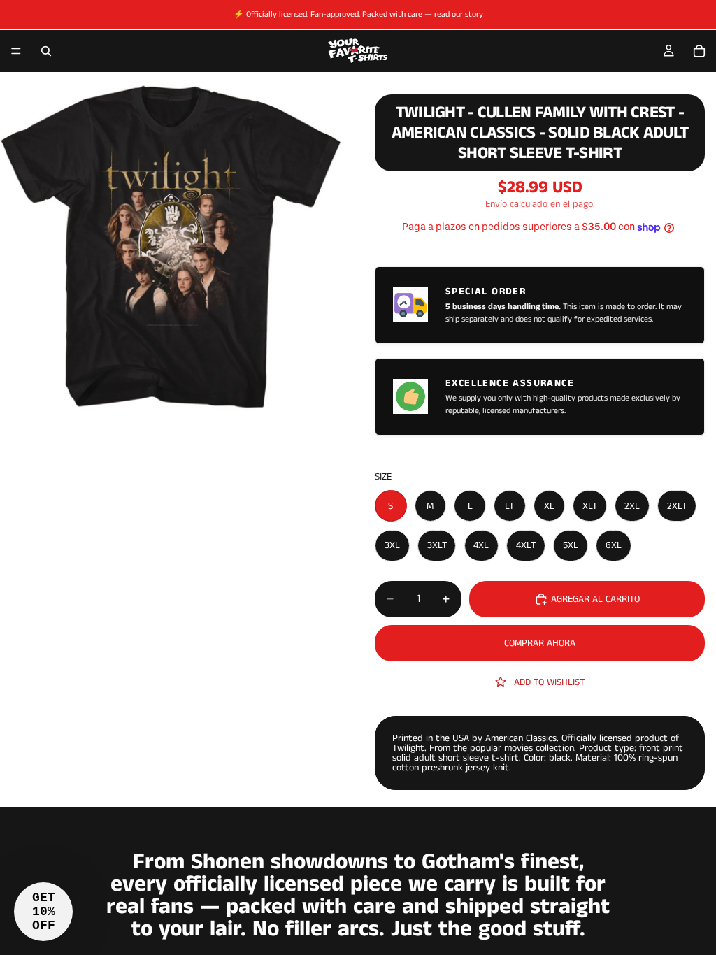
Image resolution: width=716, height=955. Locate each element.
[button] (43, 911)
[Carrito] (699, 51)
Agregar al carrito (595, 599)
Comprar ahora (539, 643)
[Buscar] (46, 51)
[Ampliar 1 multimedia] (170, 248)
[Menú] (16, 51)
